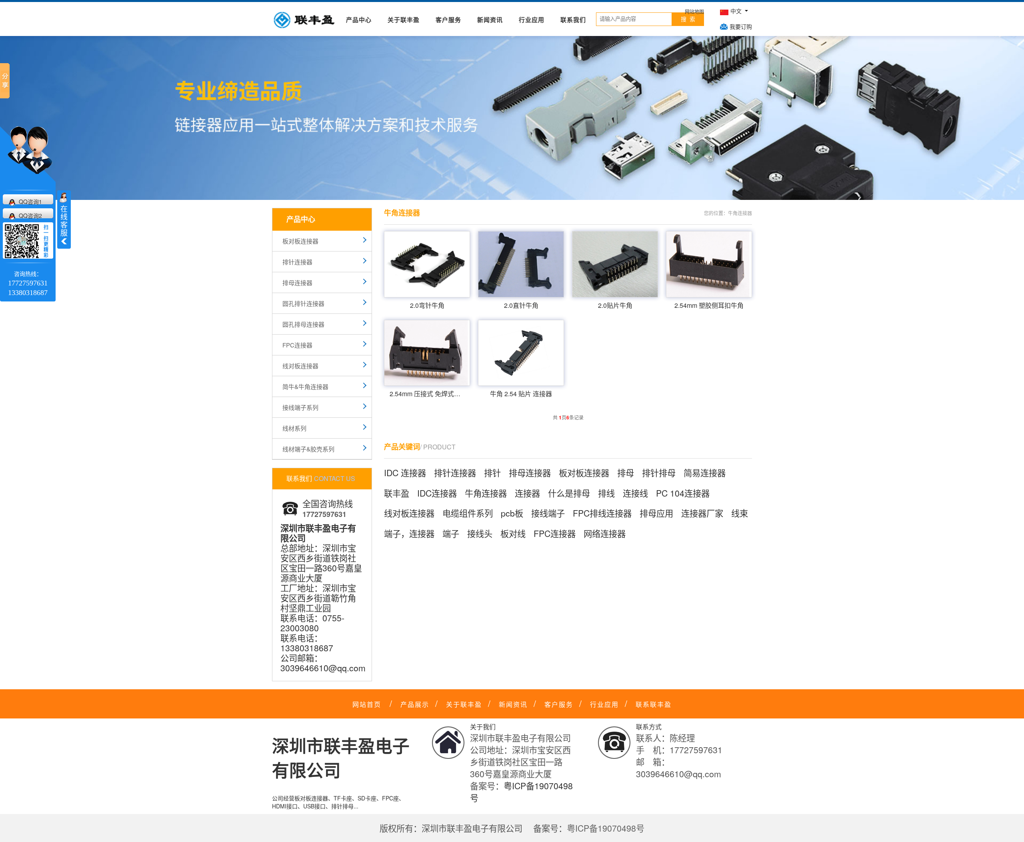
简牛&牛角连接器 (305, 386)
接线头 (479, 533)
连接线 (635, 493)
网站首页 (366, 704)
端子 (450, 533)
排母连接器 (297, 282)
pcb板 (512, 513)
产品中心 (359, 19)
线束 (739, 513)
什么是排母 (569, 493)
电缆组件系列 (467, 513)
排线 (606, 493)
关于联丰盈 (404, 19)
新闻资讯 (490, 19)
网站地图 (694, 11)
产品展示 (414, 704)
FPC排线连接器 (602, 513)
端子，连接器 (409, 533)
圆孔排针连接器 (303, 303)
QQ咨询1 (30, 202)
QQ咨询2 (30, 215)
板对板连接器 (300, 241)
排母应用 (656, 513)
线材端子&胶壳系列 (308, 449)
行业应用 (531, 19)
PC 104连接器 (683, 493)
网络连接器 (605, 533)
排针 (492, 473)
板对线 (513, 533)
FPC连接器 (297, 345)
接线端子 (548, 513)
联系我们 (573, 19)
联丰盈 (396, 493)
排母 (625, 473)
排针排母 (659, 473)
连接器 (527, 493)
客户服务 (448, 19)
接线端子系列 (300, 407)
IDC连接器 (437, 493)
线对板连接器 (300, 365)
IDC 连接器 (405, 473)
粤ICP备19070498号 (605, 828)
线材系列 (294, 428)
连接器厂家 (702, 513)
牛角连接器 (486, 493)
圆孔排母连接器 (303, 324)
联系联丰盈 (654, 704)
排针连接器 (297, 261)
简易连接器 (705, 473)
